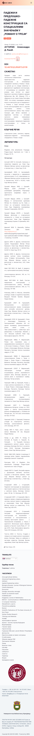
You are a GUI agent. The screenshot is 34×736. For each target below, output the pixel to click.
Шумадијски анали (8, 660)
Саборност (5, 651)
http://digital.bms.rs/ (10, 231)
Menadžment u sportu (8, 604)
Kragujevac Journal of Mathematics (12, 597)
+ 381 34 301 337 (13, 689)
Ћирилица (5, 568)
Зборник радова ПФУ (8, 639)
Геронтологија (6, 629)
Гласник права (6, 627)
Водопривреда (6, 624)
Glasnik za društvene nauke (10, 593)
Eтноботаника (6, 637)
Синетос (4, 654)
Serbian (8, 558)
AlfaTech (4, 581)
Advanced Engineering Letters (11, 579)
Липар (9, 38)
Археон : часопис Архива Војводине (13, 622)
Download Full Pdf (10, 59)
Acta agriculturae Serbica (9, 577)
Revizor (4, 608)
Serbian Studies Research (9, 614)
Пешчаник (5, 649)
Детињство (5, 633)
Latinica (12, 568)
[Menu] (31, 2)
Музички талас (6, 645)
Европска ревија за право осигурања (14, 635)
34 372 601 (23, 689)
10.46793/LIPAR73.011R (15, 67)
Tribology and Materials (9, 616)
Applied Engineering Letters (10, 583)
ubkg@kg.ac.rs (11, 693)
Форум (4, 658)
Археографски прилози (9, 620)
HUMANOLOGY (6, 595)
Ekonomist (5, 589)
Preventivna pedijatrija (8, 606)
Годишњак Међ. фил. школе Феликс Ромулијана (17, 631)
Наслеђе (4, 647)
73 (4, 38)
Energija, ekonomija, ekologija (11, 591)
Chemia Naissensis (7, 587)
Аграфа (4, 618)
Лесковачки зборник (8, 641)
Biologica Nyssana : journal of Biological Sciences (17, 585)
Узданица (5, 656)
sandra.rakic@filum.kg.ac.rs (20, 54)
